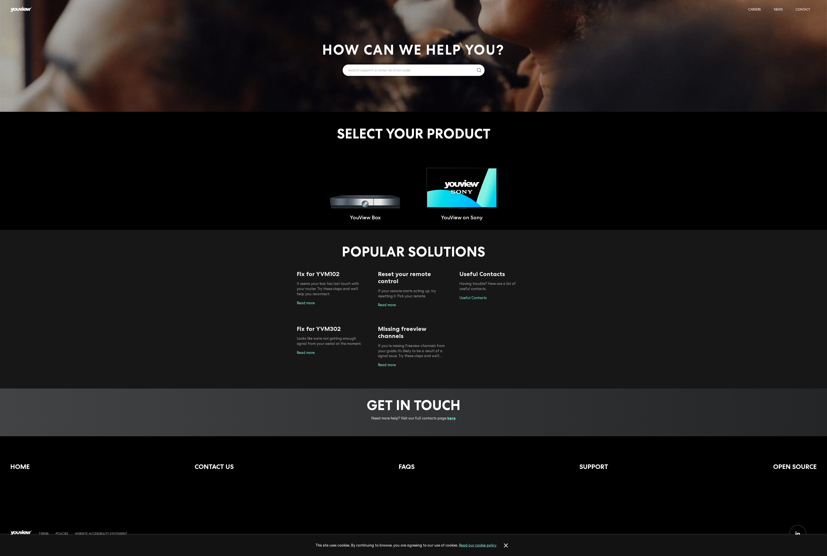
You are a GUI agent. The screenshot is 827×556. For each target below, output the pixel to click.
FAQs (407, 466)
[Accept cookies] (505, 545)
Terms (44, 533)
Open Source (795, 466)
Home (20, 466)
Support (593, 466)
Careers (754, 9)
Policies (62, 533)
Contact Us (214, 466)
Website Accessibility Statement (101, 533)
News (778, 9)
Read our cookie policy (477, 545)
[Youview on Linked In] (797, 533)
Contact (803, 9)
